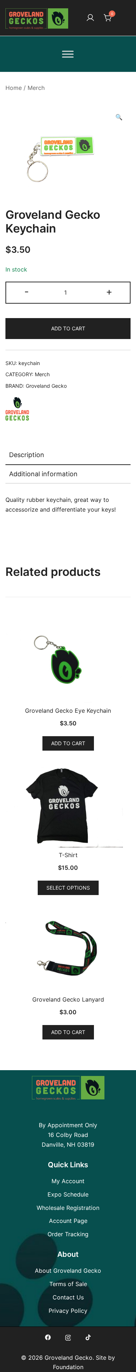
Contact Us (68, 1297)
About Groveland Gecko (68, 1270)
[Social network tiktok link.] (88, 1337)
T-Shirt (68, 855)
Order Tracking (68, 1234)
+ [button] (109, 292)
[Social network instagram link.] (68, 1337)
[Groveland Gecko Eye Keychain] (68, 659)
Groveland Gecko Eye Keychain (68, 710)
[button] (119, 117)
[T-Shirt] (68, 803)
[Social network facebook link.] (48, 1337)
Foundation (68, 1367)
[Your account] (90, 18)
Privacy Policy (68, 1310)
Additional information (43, 474)
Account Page (68, 1220)
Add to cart (68, 328)
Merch (36, 87)
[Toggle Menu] (68, 54)
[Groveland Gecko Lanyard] (68, 948)
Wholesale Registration (68, 1207)
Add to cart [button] (68, 743)
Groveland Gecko (46, 386)
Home (13, 87)
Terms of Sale (68, 1284)
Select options (68, 888)
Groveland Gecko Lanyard (68, 999)
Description (26, 455)
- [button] (26, 292)
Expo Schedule (68, 1194)
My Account (68, 1181)
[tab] (68, 455)
